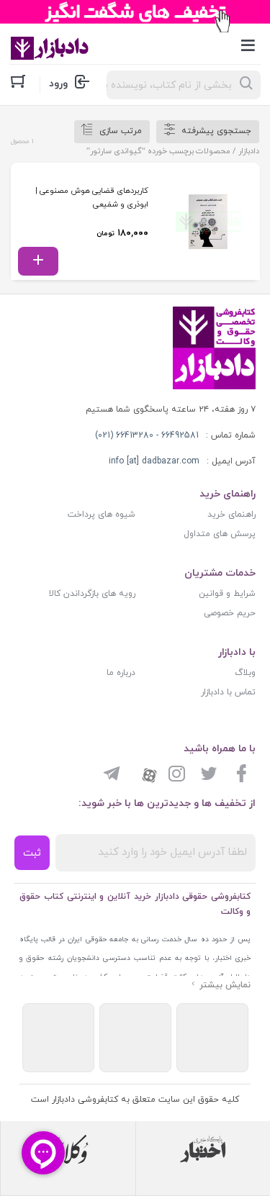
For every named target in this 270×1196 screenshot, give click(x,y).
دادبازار (248, 151)
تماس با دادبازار (228, 692)
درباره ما (121, 673)
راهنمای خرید (231, 514)
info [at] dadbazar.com (154, 461)
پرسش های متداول (220, 534)
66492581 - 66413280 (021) (147, 435)
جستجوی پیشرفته (216, 131)
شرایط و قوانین (227, 593)
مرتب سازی (120, 131)
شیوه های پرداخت (101, 514)
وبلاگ (245, 673)
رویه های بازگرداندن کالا (92, 593)
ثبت (32, 853)
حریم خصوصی (230, 613)
